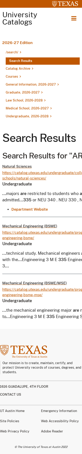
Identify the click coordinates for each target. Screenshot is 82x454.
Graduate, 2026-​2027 (23, 92)
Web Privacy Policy (14, 431)
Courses (12, 76)
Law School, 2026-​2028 (24, 100)
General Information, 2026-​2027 (31, 84)
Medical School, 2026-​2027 (27, 108)
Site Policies (9, 421)
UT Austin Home (12, 411)
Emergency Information (59, 411)
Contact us (10, 394)
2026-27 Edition (17, 42)
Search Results (20, 61)
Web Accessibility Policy (60, 421)
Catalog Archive (18, 68)
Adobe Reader (52, 431)
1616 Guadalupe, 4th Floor (24, 386)
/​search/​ (12, 52)
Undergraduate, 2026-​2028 (27, 116)
